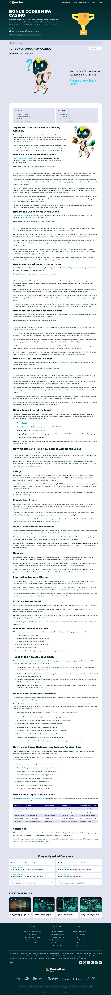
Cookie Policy (25, 992)
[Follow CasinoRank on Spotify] (96, 962)
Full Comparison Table (26, 53)
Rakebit (24, 423)
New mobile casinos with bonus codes (25, 215)
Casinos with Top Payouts (32, 943)
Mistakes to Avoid (57, 931)
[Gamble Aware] (75, 978)
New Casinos (66, 2)
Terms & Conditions (67, 992)
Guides (93, 2)
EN (11, 962)
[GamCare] (38, 978)
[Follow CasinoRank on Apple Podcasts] (100, 962)
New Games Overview (57, 934)
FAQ (80, 940)
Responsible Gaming (57, 937)
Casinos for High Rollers (32, 937)
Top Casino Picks (13, 53)
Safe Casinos (32, 934)
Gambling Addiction (57, 943)
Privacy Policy (45, 992)
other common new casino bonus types (33, 798)
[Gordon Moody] (53, 978)
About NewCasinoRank (80, 931)
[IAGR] (18, 978)
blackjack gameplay (75, 314)
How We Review (80, 934)
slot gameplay (65, 362)
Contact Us (80, 946)
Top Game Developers (57, 946)
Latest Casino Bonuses (80, 2)
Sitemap (86, 992)
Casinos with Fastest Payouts (32, 931)
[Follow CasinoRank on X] (88, 962)
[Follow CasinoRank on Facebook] (80, 962)
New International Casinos (57, 940)
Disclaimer (80, 943)
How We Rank (80, 937)
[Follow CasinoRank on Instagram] (84, 962)
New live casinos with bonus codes (24, 158)
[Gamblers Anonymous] (27, 978)
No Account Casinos (32, 940)
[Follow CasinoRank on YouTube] (92, 962)
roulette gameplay (71, 268)
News (100, 2)
